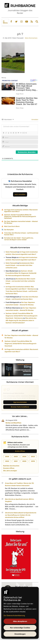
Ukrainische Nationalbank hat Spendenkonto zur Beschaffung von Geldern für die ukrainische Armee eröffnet (20, 515)
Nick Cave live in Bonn (12, 226)
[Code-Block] (20, 133)
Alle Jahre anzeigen (10, 470)
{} (23, 133)
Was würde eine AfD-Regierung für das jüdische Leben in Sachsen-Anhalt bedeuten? (21, 320)
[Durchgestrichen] (11, 133)
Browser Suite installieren (20, 407)
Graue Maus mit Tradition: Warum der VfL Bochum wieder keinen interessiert (19, 484)
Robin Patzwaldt (11, 252)
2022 (7, 461)
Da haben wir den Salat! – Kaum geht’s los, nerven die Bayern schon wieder (18, 238)
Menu (5, 23)
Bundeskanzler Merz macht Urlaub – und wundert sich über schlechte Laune (20, 265)
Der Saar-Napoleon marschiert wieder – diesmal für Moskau (21, 222)
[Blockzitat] (18, 133)
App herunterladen (20, 402)
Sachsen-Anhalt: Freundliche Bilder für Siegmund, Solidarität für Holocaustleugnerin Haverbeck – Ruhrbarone (21, 315)
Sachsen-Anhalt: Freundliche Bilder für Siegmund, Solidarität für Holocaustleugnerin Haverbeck (20, 216)
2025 (16, 456)
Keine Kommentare (31, 38)
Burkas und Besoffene (13, 423)
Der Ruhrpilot (9, 229)
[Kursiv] (6, 133)
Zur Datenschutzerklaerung (14, 615)
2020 (24, 461)
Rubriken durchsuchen (11, 466)
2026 (7, 456)
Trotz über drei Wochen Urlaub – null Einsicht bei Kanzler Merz (21, 233)
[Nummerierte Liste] (13, 133)
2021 (16, 461)
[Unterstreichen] (8, 133)
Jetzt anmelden (20, 194)
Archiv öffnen (20, 451)
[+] (25, 133)
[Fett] (3, 133)
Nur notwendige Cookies (20, 628)
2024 (24, 456)
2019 (33, 461)
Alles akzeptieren (20, 621)
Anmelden (34, 119)
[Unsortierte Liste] (16, 133)
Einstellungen (20, 634)
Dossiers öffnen (8, 468)
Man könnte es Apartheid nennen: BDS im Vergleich (19, 500)
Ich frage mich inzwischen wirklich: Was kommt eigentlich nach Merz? (21, 210)
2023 (33, 456)
